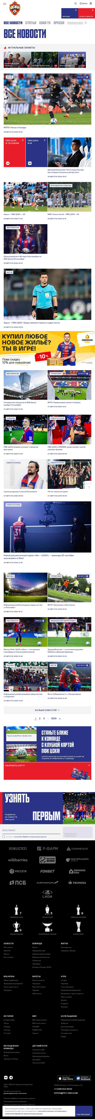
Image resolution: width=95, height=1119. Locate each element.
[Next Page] (60, 719)
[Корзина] (91, 3)
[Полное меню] (4, 3)
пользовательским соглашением (52, 1111)
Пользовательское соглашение (15, 1101)
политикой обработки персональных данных (30, 837)
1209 (54, 718)
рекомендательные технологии (15, 1093)
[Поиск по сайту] (75, 3)
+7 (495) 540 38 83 (63, 1089)
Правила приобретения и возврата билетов (19, 1104)
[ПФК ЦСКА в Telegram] (11, 1077)
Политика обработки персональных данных (19, 1098)
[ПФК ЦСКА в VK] (6, 1077)
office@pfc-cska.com (66, 1093)
